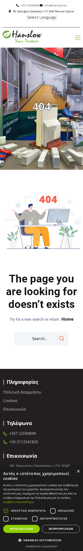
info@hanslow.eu (55, 5)
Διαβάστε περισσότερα (18, 502)
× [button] (78, 471)
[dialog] (41, 509)
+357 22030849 (30, 5)
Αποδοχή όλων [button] (21, 529)
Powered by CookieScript (42, 546)
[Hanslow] (22, 35)
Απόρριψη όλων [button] (61, 529)
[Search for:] (41, 339)
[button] (41, 540)
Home (68, 319)
